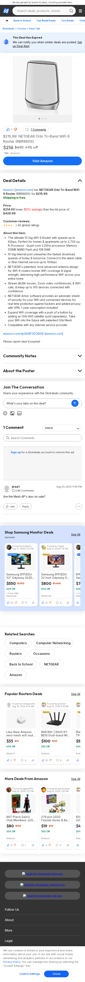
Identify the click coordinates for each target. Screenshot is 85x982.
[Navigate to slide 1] (39, 118)
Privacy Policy (11, 961)
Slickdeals (8, 28)
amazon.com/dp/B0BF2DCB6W (23, 333)
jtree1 (16, 486)
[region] (42, 964)
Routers (15, 654)
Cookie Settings (29, 973)
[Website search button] (71, 10)
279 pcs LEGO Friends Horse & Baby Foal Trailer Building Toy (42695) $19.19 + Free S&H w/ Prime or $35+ (56, 818)
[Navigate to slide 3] (45, 118)
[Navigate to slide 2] (42, 118)
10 (46, 760)
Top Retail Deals (46, 20)
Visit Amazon (42, 161)
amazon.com (23, 189)
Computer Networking (53, 643)
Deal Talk (34, 28)
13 (46, 602)
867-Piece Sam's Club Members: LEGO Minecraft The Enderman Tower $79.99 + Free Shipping (20, 818)
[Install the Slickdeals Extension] (42, 874)
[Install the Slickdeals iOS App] (42, 896)
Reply (25, 506)
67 (12, 602)
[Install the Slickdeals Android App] (42, 885)
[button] (15, 129)
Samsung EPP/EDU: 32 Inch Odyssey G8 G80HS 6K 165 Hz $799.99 (55, 576)
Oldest (49, 427)
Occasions (41, 654)
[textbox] (37, 403)
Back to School (22, 20)
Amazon (8, 189)
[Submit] (7, 437)
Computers (18, 643)
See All (75, 534)
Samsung (11, 595)
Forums (21, 28)
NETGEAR (51, 664)
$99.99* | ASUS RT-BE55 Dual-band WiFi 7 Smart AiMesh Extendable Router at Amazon (55, 733)
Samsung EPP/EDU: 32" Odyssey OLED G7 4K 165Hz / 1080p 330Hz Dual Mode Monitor (20, 576)
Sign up (16, 452)
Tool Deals (67, 20)
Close (56, 973)
